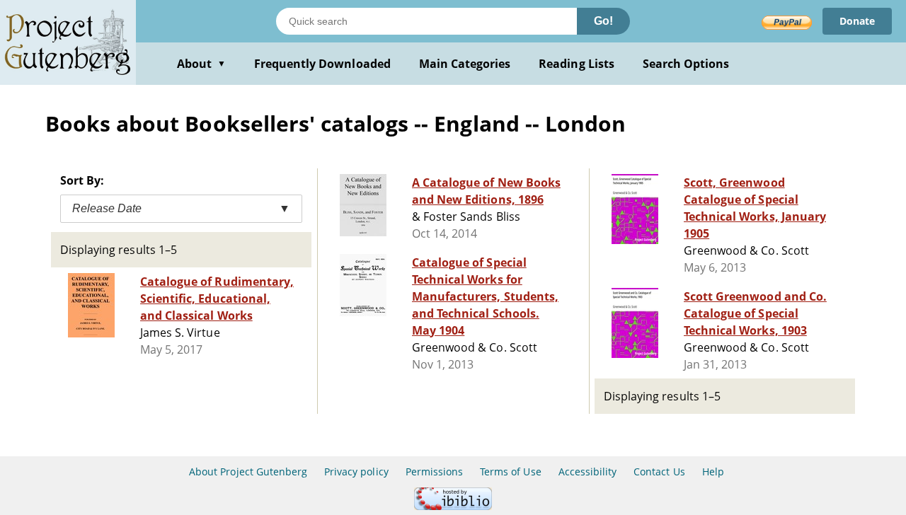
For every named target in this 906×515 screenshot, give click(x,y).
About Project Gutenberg (248, 471)
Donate (857, 21)
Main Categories (465, 63)
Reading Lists (576, 63)
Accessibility (587, 471)
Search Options (686, 63)
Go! (603, 21)
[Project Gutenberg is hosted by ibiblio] (453, 506)
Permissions (434, 471)
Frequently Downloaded (322, 63)
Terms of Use (510, 471)
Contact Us (658, 471)
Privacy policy (356, 471)
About (201, 63)
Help (713, 471)
